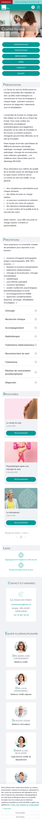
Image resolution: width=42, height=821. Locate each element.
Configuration (7, 808)
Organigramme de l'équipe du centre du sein (21, 560)
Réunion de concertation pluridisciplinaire (18, 372)
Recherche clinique (15, 319)
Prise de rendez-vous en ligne (27, 2)
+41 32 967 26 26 (21, 615)
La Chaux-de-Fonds (21, 600)
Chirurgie (10, 310)
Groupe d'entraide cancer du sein (21, 570)
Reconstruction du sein (17, 353)
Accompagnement (14, 327)
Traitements (11, 362)
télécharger (21, 433)
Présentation (21, 44)
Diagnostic (10, 382)
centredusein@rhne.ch (21, 604)
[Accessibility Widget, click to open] (33, 7)
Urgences (6, 2)
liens (21, 62)
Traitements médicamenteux (19, 344)
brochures (21, 56)
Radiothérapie (12, 336)
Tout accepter (20, 813)
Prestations (21, 50)
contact (21, 68)
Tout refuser (20, 817)
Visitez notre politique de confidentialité (25, 805)
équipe (21, 73)
